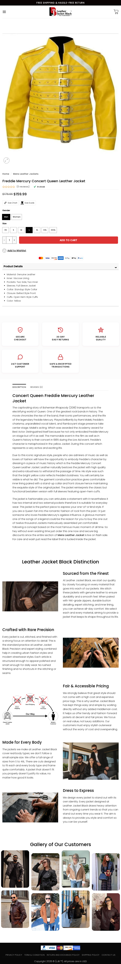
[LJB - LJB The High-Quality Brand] (60, 12)
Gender (6, 210)
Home (5, 173)
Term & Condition (34, 955)
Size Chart (12, 202)
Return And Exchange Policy (63, 955)
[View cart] (116, 12)
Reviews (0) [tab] (36, 387)
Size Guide (29, 202)
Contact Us (108, 955)
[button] (4, 12)
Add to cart (68, 240)
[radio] (6, 217)
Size (4, 223)
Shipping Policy (91, 955)
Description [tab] (19, 387)
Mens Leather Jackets (25, 173)
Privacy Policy (14, 955)
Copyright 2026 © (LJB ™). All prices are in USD (60, 961)
